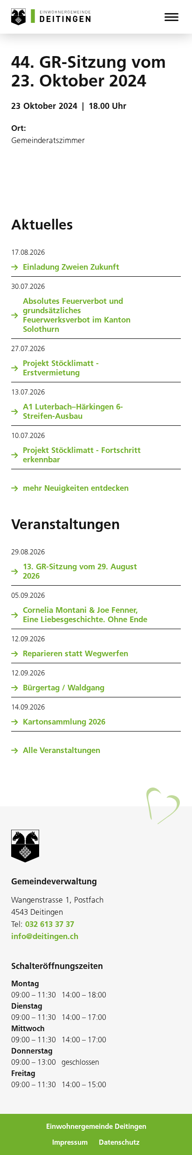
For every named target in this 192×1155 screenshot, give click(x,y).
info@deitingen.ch (44, 936)
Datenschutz (119, 1142)
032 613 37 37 (49, 924)
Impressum (70, 1142)
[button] (171, 16)
